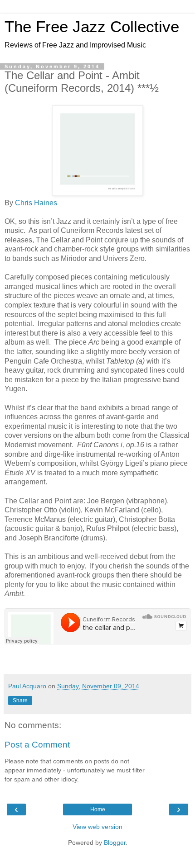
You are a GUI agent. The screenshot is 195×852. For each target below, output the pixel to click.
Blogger (115, 842)
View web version (97, 826)
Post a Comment (37, 744)
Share (20, 700)
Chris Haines (36, 203)
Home (97, 809)
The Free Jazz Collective (92, 26)
